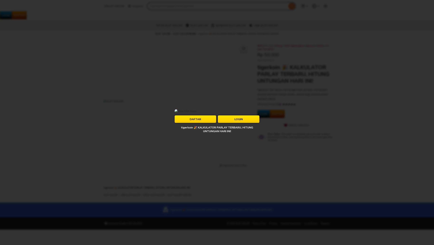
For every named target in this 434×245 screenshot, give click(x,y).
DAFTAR (195, 119)
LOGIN (238, 119)
